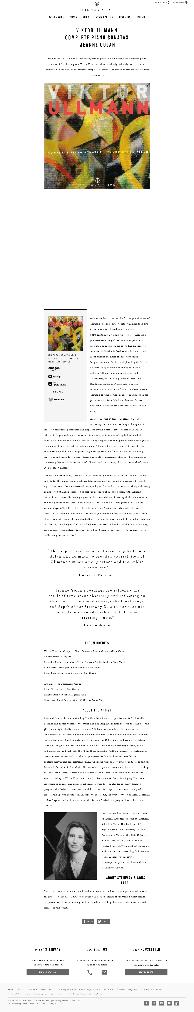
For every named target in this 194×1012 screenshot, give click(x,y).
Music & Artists (104, 16)
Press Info (32, 989)
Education (124, 16)
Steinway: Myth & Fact (151, 989)
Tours (51, 989)
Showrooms (160, 3)
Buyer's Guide (56, 16)
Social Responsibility (89, 989)
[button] (168, 2)
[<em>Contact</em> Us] (104, 974)
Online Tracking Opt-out (36, 993)
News (43, 989)
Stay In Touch (146, 972)
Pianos (73, 16)
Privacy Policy (14, 993)
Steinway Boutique (66, 989)
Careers (141, 16)
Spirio (86, 16)
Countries (178, 3)
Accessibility (57, 993)
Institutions (108, 989)
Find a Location (47, 972)
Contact (20, 989)
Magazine (132, 989)
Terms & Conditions (76, 993)
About (11, 989)
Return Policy (95, 993)
